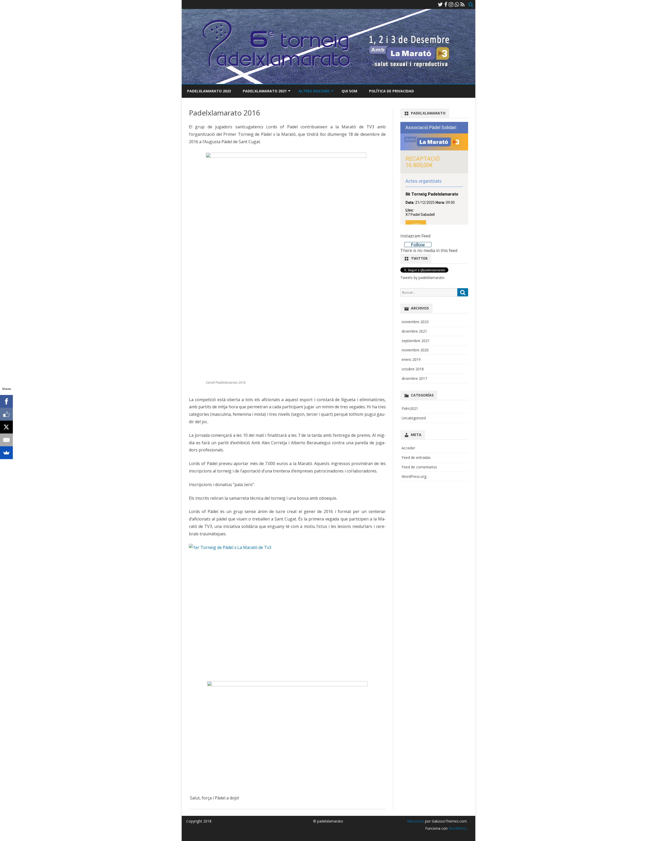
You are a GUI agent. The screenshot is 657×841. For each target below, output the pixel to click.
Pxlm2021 (410, 408)
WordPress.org (414, 476)
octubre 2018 (413, 368)
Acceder (408, 448)
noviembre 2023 (415, 321)
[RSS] (462, 4)
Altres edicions (314, 91)
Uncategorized (414, 417)
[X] (6, 427)
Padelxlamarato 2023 (209, 91)
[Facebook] (445, 4)
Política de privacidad (391, 91)
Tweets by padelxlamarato (422, 277)
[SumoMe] (6, 452)
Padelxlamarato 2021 (265, 91)
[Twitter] (440, 4)
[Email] (6, 439)
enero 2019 (411, 359)
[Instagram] (451, 4)
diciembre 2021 (414, 331)
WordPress (457, 828)
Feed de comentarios (419, 467)
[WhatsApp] (457, 4)
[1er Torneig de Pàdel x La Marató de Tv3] (287, 609)
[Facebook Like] (6, 414)
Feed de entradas (416, 457)
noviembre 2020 (415, 349)
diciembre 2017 (414, 378)
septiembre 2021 (416, 340)
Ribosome (415, 821)
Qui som (349, 91)
